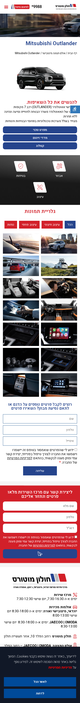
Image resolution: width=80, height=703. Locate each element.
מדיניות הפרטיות (60, 667)
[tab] (70, 225)
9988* (36, 7)
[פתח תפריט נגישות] (75, 109)
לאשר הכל (40, 682)
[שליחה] (40, 553)
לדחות (40, 693)
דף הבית (72, 53)
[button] (6, 7)
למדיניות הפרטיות (19, 458)
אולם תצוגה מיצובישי (53, 53)
